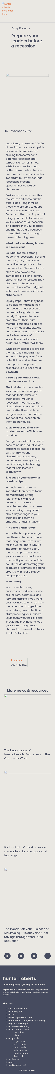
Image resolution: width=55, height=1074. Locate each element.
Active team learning (18, 1026)
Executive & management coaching (26, 1020)
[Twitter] (7, 956)
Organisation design (18, 1023)
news (11, 1062)
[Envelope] (47, 956)
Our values (19, 1032)
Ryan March (20, 1047)
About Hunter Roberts (18, 1029)
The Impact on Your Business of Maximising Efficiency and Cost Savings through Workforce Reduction (26, 935)
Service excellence (17, 1008)
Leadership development (20, 1017)
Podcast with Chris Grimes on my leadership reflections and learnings (25, 851)
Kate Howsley (20, 1050)
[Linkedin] (34, 956)
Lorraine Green (21, 1053)
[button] (51, 13)
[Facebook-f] (21, 956)
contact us (13, 1059)
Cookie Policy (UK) (17, 1065)
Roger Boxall (20, 1041)
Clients (17, 1035)
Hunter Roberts (19, 978)
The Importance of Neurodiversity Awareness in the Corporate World (27, 754)
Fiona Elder (19, 1056)
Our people (13, 1038)
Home (11, 1014)
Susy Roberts (20, 1044)
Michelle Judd (15, 1011)
